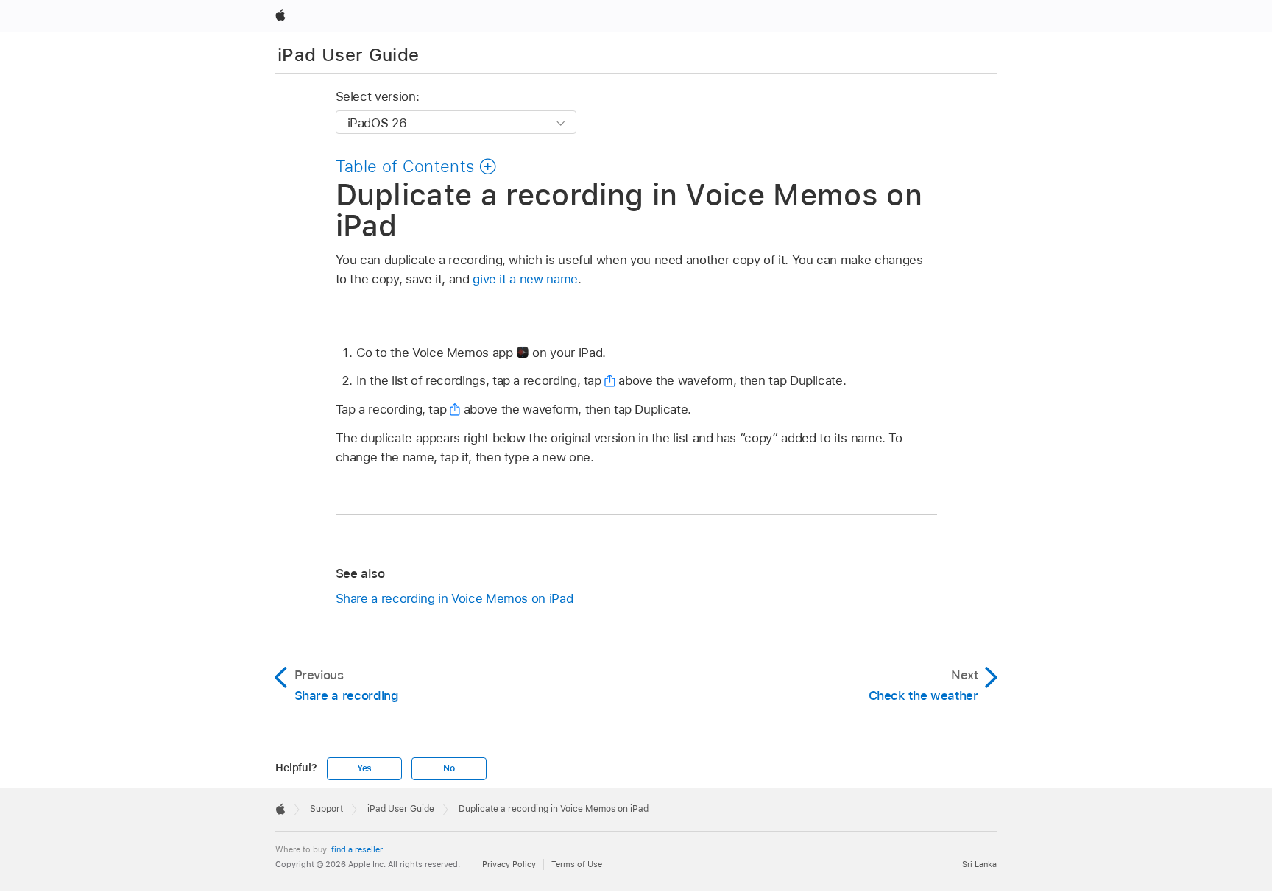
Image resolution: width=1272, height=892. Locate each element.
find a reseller (356, 849)
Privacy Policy (509, 864)
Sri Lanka (979, 864)
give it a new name (525, 279)
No (449, 768)
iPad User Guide (348, 55)
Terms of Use (576, 864)
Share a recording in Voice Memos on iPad (454, 598)
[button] (417, 166)
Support (326, 809)
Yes (364, 768)
